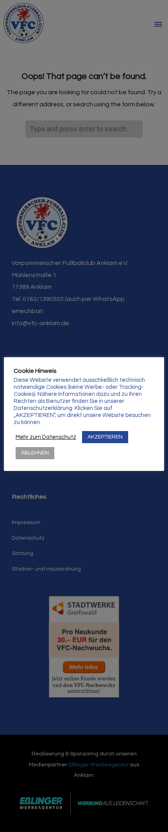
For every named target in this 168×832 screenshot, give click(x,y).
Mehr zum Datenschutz (46, 437)
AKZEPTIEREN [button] (105, 437)
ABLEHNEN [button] (35, 453)
